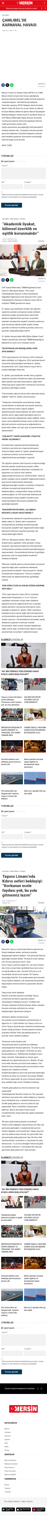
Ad (3, 182)
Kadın (7, 1447)
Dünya (7, 1450)
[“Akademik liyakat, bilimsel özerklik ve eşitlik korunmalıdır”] (12, 1204)
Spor (6, 1443)
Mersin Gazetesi (10, 1460)
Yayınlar (7, 1488)
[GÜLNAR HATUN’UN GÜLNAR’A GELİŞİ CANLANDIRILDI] (35, 686)
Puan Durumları (10, 1471)
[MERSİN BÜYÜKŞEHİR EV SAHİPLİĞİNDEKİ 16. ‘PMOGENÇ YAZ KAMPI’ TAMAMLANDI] (12, 716)
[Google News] (41, 86)
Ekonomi (8, 1436)
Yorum (5, 166)
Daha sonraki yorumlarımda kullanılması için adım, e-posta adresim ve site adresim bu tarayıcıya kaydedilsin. (22, 196)
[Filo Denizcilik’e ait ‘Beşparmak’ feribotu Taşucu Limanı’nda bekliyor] (12, 780)
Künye (7, 1485)
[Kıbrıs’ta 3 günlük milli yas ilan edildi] (35, 780)
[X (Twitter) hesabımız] (38, 1388)
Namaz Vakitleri (10, 1475)
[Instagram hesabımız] (41, 1388)
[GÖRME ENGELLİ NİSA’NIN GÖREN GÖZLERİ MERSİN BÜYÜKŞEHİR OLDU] (35, 716)
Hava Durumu (9, 1467)
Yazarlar (8, 1492)
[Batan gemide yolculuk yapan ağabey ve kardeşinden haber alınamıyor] (35, 748)
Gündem (41, 241)
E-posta (28, 182)
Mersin (7, 1429)
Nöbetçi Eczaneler (11, 1464)
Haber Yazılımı (27, 1501)
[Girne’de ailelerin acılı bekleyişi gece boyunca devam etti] (12, 748)
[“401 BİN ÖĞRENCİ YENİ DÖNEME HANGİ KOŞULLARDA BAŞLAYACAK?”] (23, 655)
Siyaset (7, 1439)
